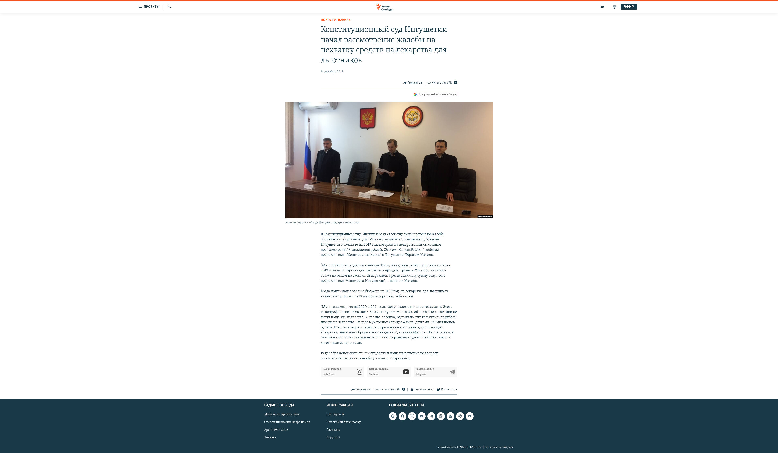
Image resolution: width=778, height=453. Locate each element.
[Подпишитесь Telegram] (431, 416)
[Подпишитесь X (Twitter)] (412, 416)
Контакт (270, 437)
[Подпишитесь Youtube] (421, 416)
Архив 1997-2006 (276, 430)
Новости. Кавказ (335, 20)
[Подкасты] (460, 416)
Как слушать (335, 414)
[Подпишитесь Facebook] (402, 416)
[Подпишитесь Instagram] (441, 416)
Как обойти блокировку (344, 422)
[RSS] (450, 416)
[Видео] (602, 7)
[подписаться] (469, 416)
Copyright (333, 437)
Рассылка (333, 430)
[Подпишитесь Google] (393, 416)
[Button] (413, 83)
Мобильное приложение (282, 414)
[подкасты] (614, 7)
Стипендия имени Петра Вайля (287, 422)
